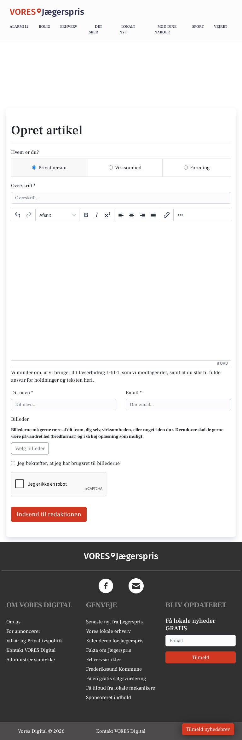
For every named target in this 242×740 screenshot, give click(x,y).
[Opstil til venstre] (121, 215)
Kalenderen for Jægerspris (114, 641)
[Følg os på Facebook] (105, 585)
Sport (198, 26)
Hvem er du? (25, 152)
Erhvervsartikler (103, 659)
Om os (13, 622)
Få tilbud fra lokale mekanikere (120, 688)
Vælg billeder (30, 448)
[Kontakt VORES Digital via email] (136, 585)
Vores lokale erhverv (108, 631)
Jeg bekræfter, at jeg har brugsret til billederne (68, 463)
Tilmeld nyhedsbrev (208, 729)
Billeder (20, 419)
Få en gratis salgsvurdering (116, 678)
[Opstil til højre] (142, 215)
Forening (200, 168)
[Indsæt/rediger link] (166, 215)
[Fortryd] (18, 215)
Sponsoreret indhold (108, 697)
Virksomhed (128, 168)
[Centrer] (131, 215)
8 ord (222, 363)
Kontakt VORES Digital (31, 650)
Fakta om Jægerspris (108, 650)
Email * (134, 393)
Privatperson (52, 168)
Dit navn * (22, 393)
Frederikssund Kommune (114, 669)
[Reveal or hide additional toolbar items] (180, 215)
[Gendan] (28, 215)
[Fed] (86, 215)
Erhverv (68, 26)
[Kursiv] (96, 215)
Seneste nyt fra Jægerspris (114, 622)
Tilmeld (200, 657)
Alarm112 (19, 26)
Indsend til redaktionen (48, 514)
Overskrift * (23, 185)
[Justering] (153, 215)
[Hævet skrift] (107, 215)
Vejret (220, 26)
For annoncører (23, 631)
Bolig (44, 26)
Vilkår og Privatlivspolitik (34, 641)
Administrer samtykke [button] (30, 659)
